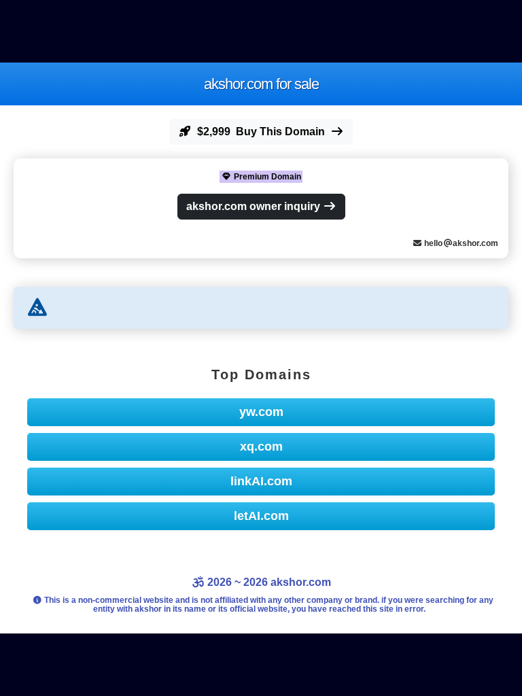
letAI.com (261, 516)
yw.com (261, 412)
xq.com (261, 446)
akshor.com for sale (261, 83)
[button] (261, 132)
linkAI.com (261, 481)
